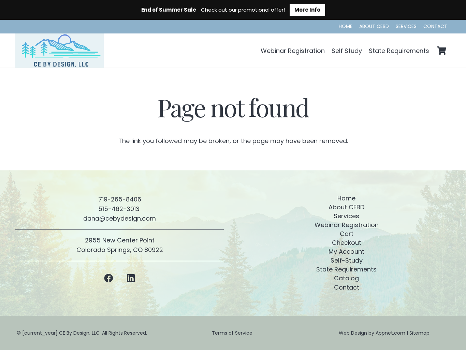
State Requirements (346, 269)
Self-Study (347, 260)
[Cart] (442, 50)
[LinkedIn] (131, 278)
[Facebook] (109, 278)
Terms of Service (233, 333)
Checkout (346, 242)
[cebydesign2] (59, 50)
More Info (307, 9)
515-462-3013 (119, 209)
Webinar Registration (347, 225)
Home (346, 198)
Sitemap (419, 333)
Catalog (346, 278)
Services (346, 216)
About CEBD (346, 207)
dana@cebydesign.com (119, 218)
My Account (346, 251)
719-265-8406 (119, 199)
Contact (346, 287)
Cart (346, 233)
